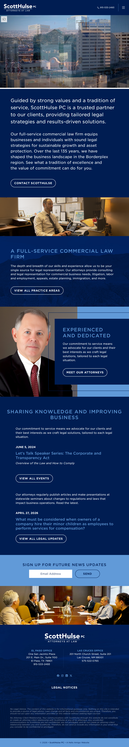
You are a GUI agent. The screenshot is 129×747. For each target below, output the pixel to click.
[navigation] (123, 7)
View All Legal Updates (41, 538)
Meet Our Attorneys (85, 372)
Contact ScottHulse (33, 183)
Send (87, 573)
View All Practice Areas (37, 290)
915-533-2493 (107, 7)
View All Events (34, 478)
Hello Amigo (75, 742)
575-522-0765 (90, 660)
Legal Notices (64, 687)
